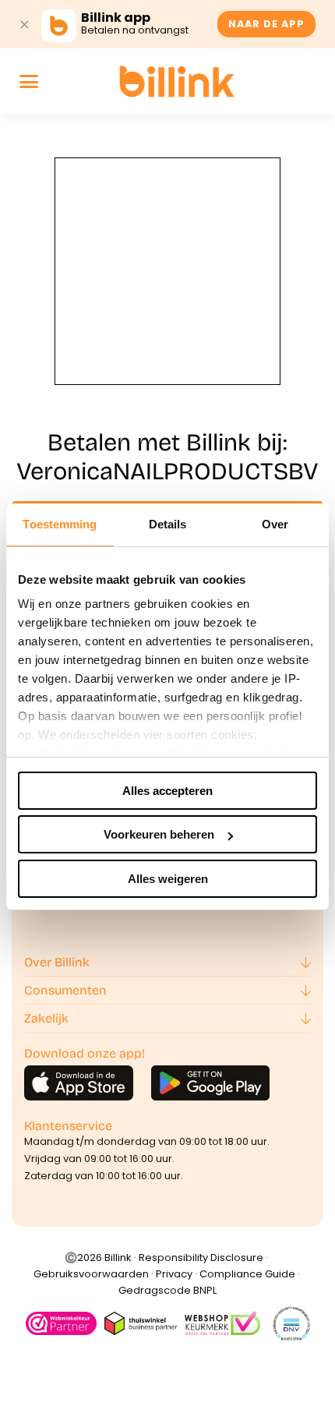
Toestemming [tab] (60, 524)
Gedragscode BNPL (167, 1290)
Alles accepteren (167, 790)
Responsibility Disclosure (201, 1257)
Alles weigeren (168, 878)
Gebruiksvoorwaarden (91, 1273)
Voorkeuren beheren (159, 834)
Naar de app (266, 23)
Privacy (174, 1273)
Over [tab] (275, 524)
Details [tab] (168, 524)
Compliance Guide (247, 1273)
